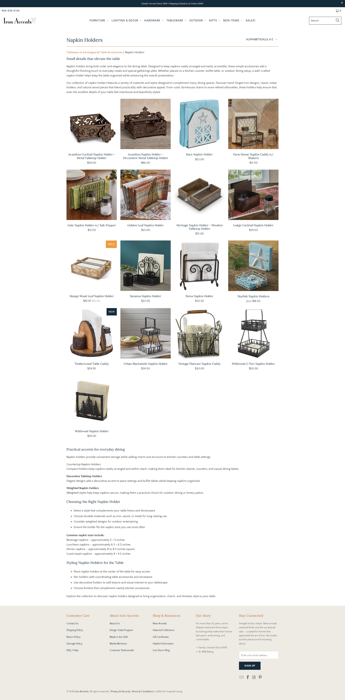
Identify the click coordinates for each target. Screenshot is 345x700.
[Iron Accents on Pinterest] (260, 677)
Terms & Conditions (142, 691)
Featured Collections (163, 630)
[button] (99, 21)
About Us (115, 623)
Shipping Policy (74, 630)
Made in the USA (119, 637)
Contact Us (72, 623)
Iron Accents (82, 691)
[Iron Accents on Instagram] (254, 677)
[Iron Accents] (20, 21)
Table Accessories (111, 52)
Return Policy (73, 637)
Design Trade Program (121, 630)
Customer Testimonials (122, 650)
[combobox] (325, 21)
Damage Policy (74, 643)
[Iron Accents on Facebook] (248, 677)
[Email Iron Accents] (241, 677)
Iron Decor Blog (161, 650)
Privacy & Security (120, 691)
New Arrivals (160, 623)
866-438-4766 (11, 10)
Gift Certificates (161, 637)
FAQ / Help (72, 650)
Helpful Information (163, 643)
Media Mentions (118, 643)
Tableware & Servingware (82, 52)
